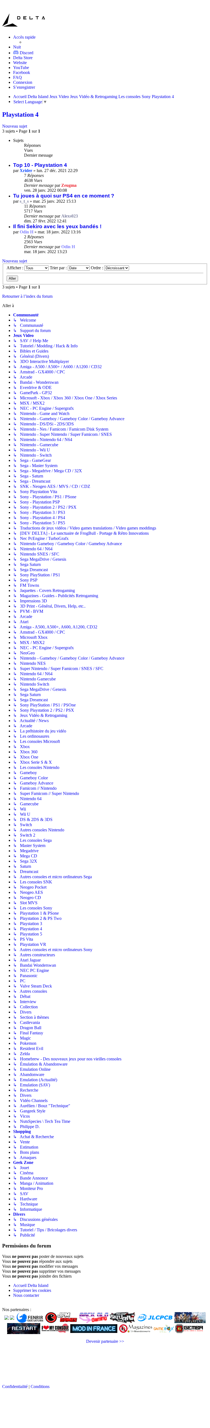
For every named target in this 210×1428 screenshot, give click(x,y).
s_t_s (24, 201)
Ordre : (97, 267)
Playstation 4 (20, 114)
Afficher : (15, 267)
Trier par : (59, 267)
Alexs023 (69, 216)
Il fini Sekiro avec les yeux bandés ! (57, 226)
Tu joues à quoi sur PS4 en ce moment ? (63, 196)
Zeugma (69, 185)
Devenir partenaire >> (105, 1341)
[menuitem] (23, 57)
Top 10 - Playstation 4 (40, 165)
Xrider (26, 170)
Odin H (26, 232)
